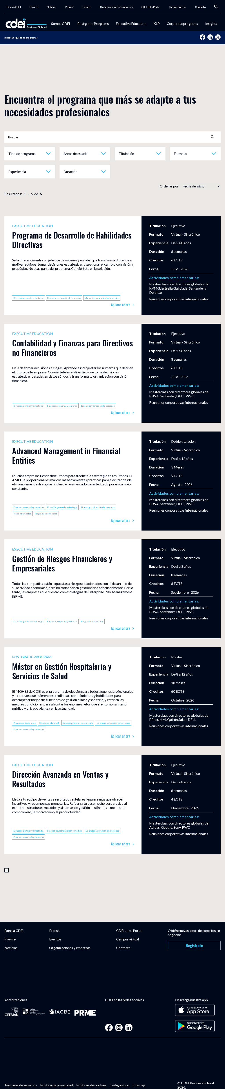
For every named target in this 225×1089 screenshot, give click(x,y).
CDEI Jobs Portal (150, 7)
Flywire (33, 7)
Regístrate (194, 945)
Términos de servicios (20, 1085)
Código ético (119, 1085)
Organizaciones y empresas (116, 7)
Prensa (69, 7)
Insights (211, 23)
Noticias (51, 7)
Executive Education (131, 23)
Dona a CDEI (14, 7)
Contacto (200, 7)
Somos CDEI (60, 23)
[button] (60, 23)
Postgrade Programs (93, 23)
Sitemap (139, 1085)
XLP (157, 23)
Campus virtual (177, 7)
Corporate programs (182, 23)
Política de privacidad (56, 1085)
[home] (26, 23)
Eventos (87, 7)
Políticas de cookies (91, 1085)
